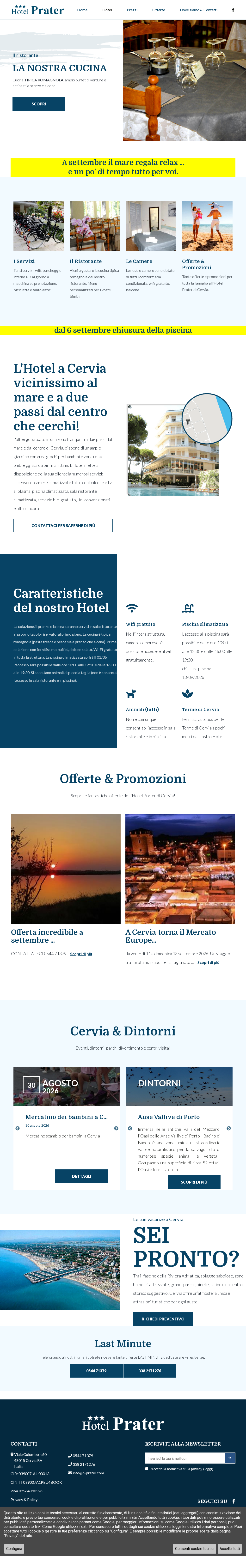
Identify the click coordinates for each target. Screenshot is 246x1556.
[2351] (230, 1458)
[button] (66, 1086)
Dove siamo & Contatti (198, 9)
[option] (123, 75)
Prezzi (132, 9)
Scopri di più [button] (81, 953)
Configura (14, 1548)
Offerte (158, 9)
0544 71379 (96, 1370)
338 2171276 (150, 1370)
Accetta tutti (230, 1548)
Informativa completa (215, 1526)
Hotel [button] (107, 9)
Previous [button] (17, 1128)
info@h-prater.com (88, 1473)
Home (82, 9)
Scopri (39, 104)
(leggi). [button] (208, 1469)
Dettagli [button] (81, 1176)
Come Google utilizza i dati (64, 1526)
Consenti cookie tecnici (194, 1548)
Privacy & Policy (24, 1499)
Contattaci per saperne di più (63, 525)
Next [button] (116, 1128)
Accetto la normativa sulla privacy (182, 1469)
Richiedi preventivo (163, 1319)
